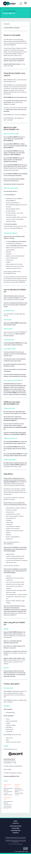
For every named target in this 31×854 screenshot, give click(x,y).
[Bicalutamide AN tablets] (9, 790)
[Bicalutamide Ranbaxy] (20, 790)
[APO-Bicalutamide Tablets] (9, 803)
